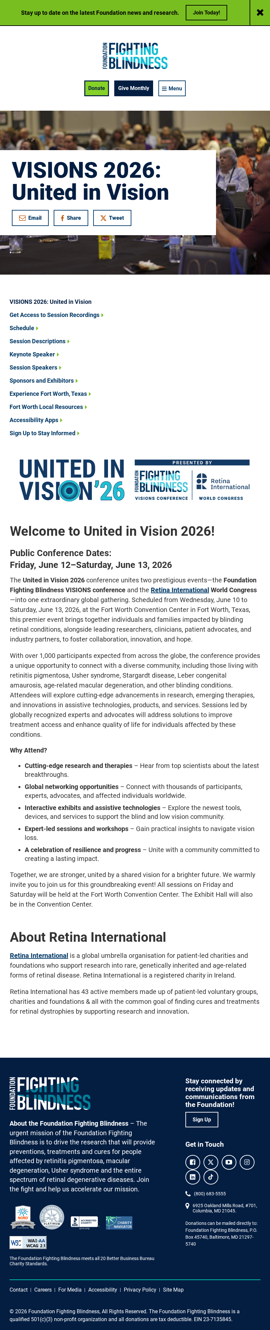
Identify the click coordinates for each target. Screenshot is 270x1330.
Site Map (173, 1290)
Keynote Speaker (32, 354)
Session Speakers (33, 367)
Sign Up (202, 1119)
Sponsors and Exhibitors (42, 380)
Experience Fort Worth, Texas (48, 393)
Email (34, 218)
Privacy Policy (140, 1290)
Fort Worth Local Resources (46, 406)
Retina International (180, 590)
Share (74, 219)
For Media (70, 1290)
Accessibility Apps (34, 420)
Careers (43, 1290)
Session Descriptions (38, 341)
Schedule (22, 328)
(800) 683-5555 (210, 1193)
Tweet (116, 218)
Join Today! (206, 13)
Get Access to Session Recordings (54, 314)
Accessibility (102, 1290)
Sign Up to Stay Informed (42, 433)
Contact (19, 1290)
